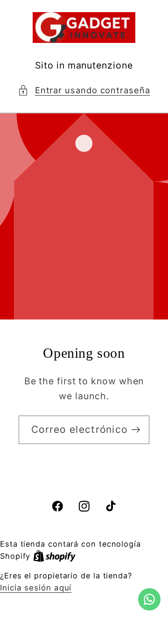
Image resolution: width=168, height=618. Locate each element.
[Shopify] (54, 556)
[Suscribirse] (135, 430)
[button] (84, 90)
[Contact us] (149, 599)
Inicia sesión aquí (35, 587)
